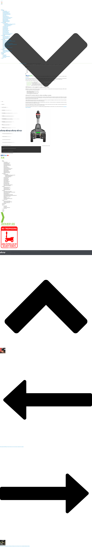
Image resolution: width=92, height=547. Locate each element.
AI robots (3, 210)
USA (23, 63)
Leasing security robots (5, 31)
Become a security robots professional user (9, 148)
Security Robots (4, 107)
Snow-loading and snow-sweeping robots (9, 142)
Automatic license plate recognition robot (7, 17)
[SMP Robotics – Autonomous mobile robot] (11, 131)
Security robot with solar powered (7, 18)
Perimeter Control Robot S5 (7, 25)
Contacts (3, 127)
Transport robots (5, 145)
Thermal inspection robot (6, 12)
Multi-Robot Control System (6, 21)
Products (3, 104)
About (2, 124)
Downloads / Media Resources (7, 133)
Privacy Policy (5, 136)
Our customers (4, 55)
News (2, 101)
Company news (5, 127)
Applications (2, 39)
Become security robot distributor (6, 34)
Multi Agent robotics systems (6, 38)
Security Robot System (5, 42)
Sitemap (3, 211)
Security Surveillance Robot (7, 136)
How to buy (3, 121)
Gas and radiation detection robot (6, 14)
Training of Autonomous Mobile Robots (7, 50)
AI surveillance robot (5, 27)
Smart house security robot (6, 16)
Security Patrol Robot (5, 23)
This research (27, 78)
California (25, 63)
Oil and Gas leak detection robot (6, 13)
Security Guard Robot (5, 29)
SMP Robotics (21, 63)
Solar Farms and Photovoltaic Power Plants (9, 127)
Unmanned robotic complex (7, 139)
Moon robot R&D (3, 52)
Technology (2, 35)
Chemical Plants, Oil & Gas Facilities (7, 40)
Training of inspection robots (7, 124)
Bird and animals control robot (6, 20)
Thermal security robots (5, 26)
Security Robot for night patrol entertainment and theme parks (10, 44)
